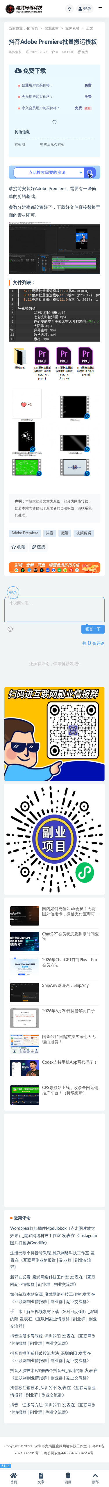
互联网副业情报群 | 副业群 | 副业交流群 (51, 1302)
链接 (40, 547)
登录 (87, 9)
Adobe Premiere (24, 533)
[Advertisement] (54, 1201)
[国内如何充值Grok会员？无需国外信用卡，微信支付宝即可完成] (24, 916)
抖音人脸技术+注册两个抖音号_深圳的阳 (46, 1371)
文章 (40, 1482)
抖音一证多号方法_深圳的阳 (35, 1405)
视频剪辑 (83, 533)
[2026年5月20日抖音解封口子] (24, 1018)
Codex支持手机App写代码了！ (70, 1062)
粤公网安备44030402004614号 (68, 1453)
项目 (68, 1482)
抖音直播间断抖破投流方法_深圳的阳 (43, 1354)
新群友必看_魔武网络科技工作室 (39, 1277)
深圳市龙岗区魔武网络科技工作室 (61, 1446)
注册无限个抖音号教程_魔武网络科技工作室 (49, 1253)
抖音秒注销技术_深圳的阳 (33, 1388)
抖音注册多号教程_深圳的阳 (35, 1336)
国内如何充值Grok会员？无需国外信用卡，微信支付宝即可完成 (69, 914)
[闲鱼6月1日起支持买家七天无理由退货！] (24, 1044)
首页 (34, 28)
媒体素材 (72, 28)
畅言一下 (93, 629)
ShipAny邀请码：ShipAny (65, 986)
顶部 (95, 1482)
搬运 (65, 533)
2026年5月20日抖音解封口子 (68, 1011)
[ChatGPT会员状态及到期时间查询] (24, 941)
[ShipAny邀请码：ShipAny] (24, 993)
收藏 (20, 547)
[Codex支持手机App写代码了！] (24, 1068)
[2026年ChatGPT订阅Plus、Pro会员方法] (24, 967)
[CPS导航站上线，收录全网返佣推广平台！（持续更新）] (24, 1095)
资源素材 (52, 28)
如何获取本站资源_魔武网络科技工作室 (45, 1295)
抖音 (49, 533)
